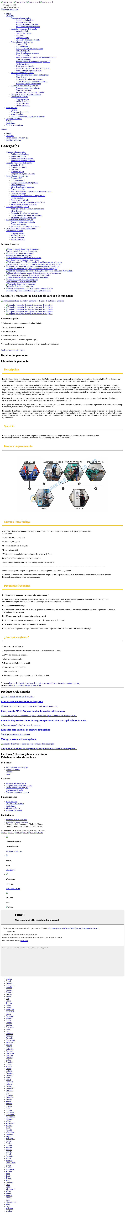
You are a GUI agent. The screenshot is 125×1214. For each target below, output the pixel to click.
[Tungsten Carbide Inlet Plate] (17, 697)
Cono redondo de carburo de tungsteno (21, 282)
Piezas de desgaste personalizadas (29, 70)
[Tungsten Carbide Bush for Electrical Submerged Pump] (27, 744)
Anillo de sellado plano (24, 20)
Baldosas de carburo (23, 90)
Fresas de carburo (22, 99)
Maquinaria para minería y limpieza (24, 86)
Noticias (9, 121)
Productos (10, 16)
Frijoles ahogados (22, 64)
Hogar (8, 14)
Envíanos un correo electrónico (13, 350)
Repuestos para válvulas (25, 66)
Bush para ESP (21, 44)
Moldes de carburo (23, 105)
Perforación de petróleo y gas (22, 42)
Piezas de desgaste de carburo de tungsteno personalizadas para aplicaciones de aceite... (44, 720)
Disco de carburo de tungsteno (27, 53)
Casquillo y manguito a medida (28, 40)
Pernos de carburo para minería (28, 88)
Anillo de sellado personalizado (28, 27)
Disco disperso (21, 77)
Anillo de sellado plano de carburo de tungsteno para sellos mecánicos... (33, 273)
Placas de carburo (22, 103)
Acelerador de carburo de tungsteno (29, 79)
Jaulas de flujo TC (23, 51)
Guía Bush (20, 35)
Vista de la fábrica (18, 114)
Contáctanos (10, 123)
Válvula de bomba (13, 770)
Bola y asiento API (23, 46)
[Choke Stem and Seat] (15, 734)
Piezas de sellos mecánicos (21, 18)
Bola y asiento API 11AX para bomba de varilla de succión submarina (33, 264)
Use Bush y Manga (23, 59)
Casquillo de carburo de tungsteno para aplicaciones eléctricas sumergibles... (39, 748)
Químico (9, 772)
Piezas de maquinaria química (22, 73)
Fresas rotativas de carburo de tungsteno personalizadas (27, 277)
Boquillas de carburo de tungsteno (19, 255)
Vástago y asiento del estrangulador (29, 49)
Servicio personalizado (14, 125)
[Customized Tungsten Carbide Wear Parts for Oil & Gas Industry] (39, 716)
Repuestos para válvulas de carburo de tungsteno (25, 729)
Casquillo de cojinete (24, 33)
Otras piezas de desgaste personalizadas (26, 94)
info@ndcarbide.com (14, 851)
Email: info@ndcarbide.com (17, 822)
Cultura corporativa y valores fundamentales (28, 116)
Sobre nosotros (11, 108)
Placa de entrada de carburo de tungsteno (21, 251)
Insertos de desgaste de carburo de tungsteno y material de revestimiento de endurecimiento (44, 683)
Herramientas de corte (19, 97)
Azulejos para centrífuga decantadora (30, 92)
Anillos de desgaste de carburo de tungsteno (32, 68)
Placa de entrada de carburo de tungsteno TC (33, 62)
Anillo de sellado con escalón (27, 24)
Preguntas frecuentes (14, 119)
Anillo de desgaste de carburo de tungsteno (32, 75)
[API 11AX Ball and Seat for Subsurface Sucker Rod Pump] (29, 706)
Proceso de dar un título (20, 112)
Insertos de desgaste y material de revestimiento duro (36, 57)
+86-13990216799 (13, 889)
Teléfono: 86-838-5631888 (16, 820)
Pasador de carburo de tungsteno (28, 84)
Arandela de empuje (23, 22)
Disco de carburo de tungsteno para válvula (22, 260)
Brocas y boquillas (23, 55)
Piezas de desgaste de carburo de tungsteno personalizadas (28, 290)
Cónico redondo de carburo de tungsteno (31, 81)
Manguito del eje (22, 31)
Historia (14, 110)
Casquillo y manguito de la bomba (24, 29)
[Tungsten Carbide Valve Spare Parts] (20, 725)
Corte (8, 774)
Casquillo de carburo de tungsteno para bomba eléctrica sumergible (31, 269)
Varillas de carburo (23, 101)
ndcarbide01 (10, 870)
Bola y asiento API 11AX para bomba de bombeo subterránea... (33, 711)
